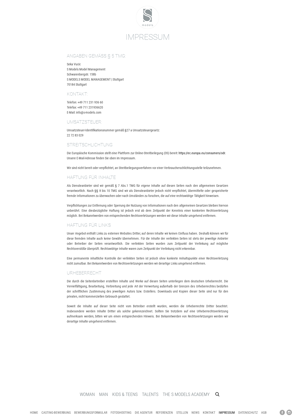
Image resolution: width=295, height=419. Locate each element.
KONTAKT (209, 412)
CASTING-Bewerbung (56, 412)
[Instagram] (289, 413)
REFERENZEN (164, 412)
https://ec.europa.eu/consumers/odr (202, 153)
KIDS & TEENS (125, 394)
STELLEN (182, 412)
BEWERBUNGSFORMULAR (90, 412)
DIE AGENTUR (143, 412)
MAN (103, 394)
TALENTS (150, 394)
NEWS (195, 412)
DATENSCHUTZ (248, 412)
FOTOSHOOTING (121, 412)
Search (217, 394)
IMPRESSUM (227, 412)
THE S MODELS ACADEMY (186, 394)
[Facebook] (282, 413)
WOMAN (87, 394)
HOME (34, 412)
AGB (264, 412)
